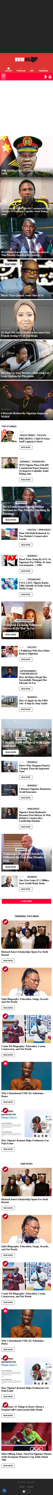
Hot (32, 71)
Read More (25, 447)
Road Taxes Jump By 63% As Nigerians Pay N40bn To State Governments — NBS (35, 562)
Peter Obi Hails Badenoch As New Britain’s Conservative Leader (34, 536)
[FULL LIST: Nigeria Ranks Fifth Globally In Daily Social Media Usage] (9, 583)
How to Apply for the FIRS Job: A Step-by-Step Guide (33, 702)
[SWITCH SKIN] (45, 76)
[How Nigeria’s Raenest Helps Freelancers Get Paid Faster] (26, 1123)
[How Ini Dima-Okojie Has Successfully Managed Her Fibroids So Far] (9, 672)
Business (24, 462)
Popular (21, 71)
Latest (8, 71)
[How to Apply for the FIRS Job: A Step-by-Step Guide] (9, 701)
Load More (26, 901)
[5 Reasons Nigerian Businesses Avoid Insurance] (9, 790)
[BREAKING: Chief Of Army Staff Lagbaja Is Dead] (26, 156)
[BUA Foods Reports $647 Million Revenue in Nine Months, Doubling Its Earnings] (26, 238)
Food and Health (28, 674)
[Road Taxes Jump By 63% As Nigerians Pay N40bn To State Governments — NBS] (9, 560)
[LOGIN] (50, 76)
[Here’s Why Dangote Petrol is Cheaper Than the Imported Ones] (9, 766)
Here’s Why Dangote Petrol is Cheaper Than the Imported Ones (34, 768)
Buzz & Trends (27, 435)
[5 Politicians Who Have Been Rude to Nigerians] (9, 651)
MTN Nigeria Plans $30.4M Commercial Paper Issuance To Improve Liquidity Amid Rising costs (34, 469)
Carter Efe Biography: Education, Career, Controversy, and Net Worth (23, 1047)
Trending (43, 71)
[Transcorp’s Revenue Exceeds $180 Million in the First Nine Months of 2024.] (26, 853)
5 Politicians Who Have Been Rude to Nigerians (34, 652)
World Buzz (44, 530)
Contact (30, 1487)
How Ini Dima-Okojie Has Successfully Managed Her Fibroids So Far (33, 680)
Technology (38, 462)
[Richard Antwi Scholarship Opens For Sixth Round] (26, 934)
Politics (41, 435)
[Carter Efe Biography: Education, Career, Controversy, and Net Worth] (26, 1029)
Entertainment (24, 621)
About (22, 1487)
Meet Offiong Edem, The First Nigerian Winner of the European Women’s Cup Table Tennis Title (26, 1456)
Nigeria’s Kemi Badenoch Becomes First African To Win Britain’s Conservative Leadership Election (35, 816)
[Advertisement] (26, 26)
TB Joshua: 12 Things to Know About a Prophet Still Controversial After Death (22, 1408)
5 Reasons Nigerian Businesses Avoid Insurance (35, 790)
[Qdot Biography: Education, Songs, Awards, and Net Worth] (26, 982)
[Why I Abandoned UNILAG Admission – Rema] (26, 1076)
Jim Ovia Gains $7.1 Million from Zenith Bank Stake (34, 882)
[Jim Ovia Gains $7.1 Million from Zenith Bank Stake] (9, 881)
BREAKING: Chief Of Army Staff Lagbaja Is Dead (34, 440)
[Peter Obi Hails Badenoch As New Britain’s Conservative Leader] (9, 534)
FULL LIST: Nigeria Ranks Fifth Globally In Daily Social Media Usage (34, 585)
